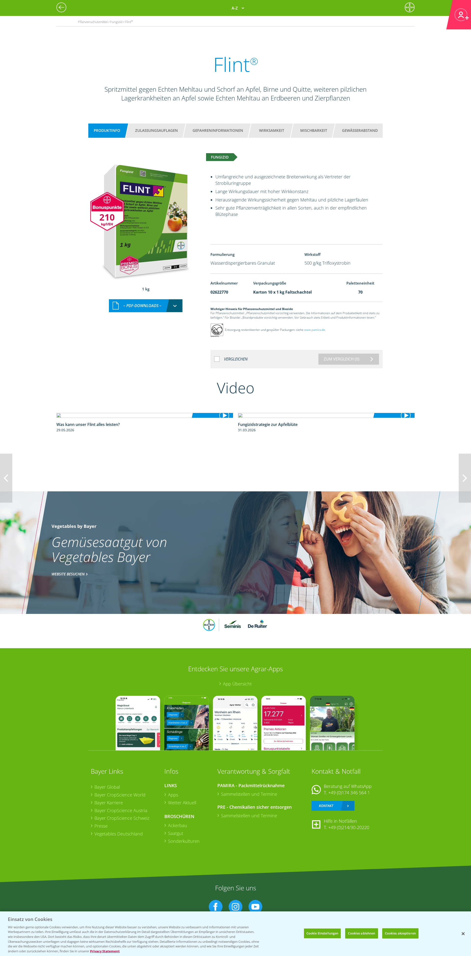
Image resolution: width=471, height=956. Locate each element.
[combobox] (146, 305)
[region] (235, 933)
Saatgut (175, 833)
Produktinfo (107, 130)
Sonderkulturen (184, 841)
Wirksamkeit (271, 130)
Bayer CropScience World (119, 795)
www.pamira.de (314, 330)
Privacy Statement (105, 951)
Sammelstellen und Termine (249, 794)
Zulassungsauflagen (156, 130)
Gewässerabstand (360, 130)
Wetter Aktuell (182, 803)
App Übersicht (237, 684)
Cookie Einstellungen (322, 933)
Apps (173, 795)
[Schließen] (463, 933)
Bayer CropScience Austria (120, 810)
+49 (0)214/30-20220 (348, 827)
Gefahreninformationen (218, 130)
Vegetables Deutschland (118, 834)
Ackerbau (177, 825)
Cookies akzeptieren (400, 933)
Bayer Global (107, 787)
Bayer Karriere (108, 803)
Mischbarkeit (313, 130)
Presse (101, 826)
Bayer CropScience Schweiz (121, 818)
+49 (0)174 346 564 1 (349, 792)
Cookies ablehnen (361, 933)
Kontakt (326, 805)
